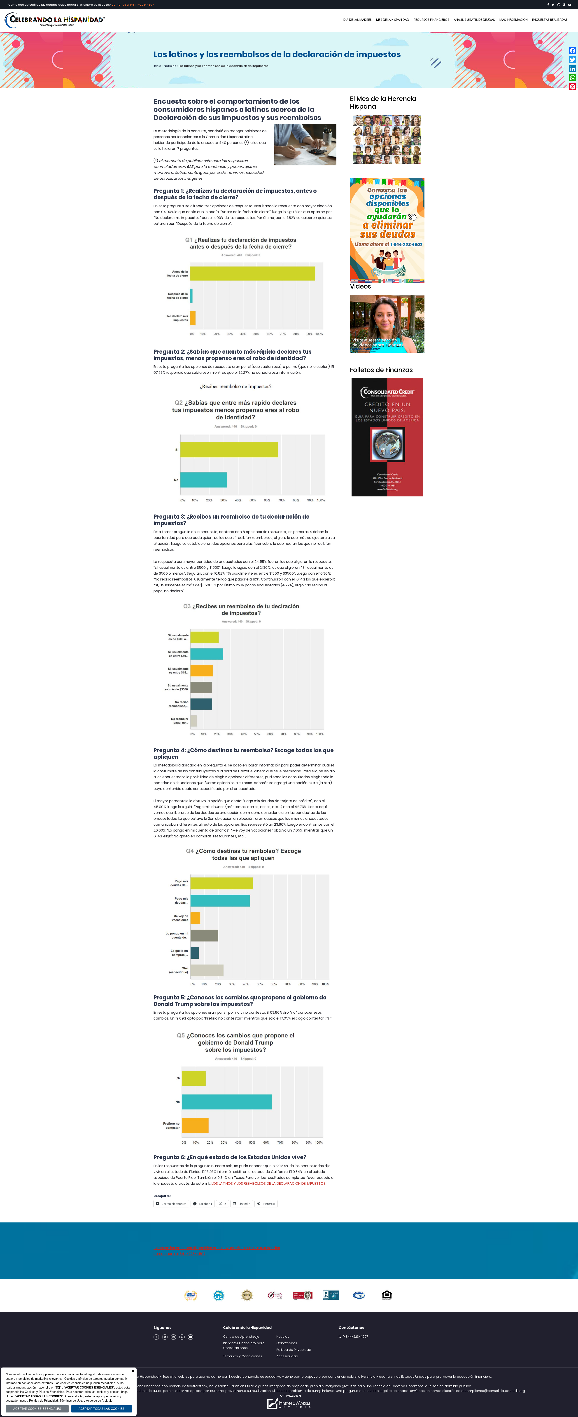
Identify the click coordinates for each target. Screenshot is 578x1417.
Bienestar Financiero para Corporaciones (244, 1345)
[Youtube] (569, 4)
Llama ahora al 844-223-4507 (179, 1253)
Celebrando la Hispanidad (289, 21)
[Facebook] (548, 4)
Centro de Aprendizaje (241, 1336)
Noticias (170, 66)
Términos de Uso (71, 1400)
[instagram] (558, 4)
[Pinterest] (564, 4)
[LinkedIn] (572, 68)
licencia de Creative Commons (398, 1386)
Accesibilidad (287, 1356)
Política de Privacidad (293, 1349)
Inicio (157, 66)
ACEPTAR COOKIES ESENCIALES (37, 1408)
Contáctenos (351, 1327)
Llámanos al (121, 4)
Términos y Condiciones (242, 1356)
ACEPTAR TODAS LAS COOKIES (101, 1408)
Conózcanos (286, 1343)
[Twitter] (553, 4)
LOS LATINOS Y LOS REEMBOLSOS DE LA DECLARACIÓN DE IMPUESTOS (269, 1183)
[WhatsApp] (572, 77)
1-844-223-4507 (142, 4)
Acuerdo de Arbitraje (99, 1400)
